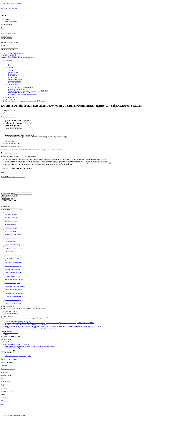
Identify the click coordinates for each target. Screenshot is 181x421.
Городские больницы (11, 214)
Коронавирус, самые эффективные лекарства (22, 94)
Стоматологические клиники (14, 293)
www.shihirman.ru (14, 127)
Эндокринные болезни (15, 79)
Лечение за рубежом (14, 81)
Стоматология (12, 77)
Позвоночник (12, 76)
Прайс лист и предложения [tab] (13, 143)
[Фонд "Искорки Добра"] (9, 359)
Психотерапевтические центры (15, 286)
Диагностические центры (13, 245)
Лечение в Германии (11, 313)
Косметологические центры (13, 255)
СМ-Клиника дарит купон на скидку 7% (18, 356)
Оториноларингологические (14, 279)
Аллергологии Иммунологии (14, 296)
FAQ (2, 385)
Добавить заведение (11, 8)
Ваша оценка (5, 176)
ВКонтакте (4, 401)
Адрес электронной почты (9, 42)
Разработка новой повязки (16, 89)
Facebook (4, 398)
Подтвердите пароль (7, 49)
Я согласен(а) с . (13, 53)
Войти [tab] (7, 19)
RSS (2, 404)
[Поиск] (19, 5)
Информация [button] (9, 67)
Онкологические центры (12, 276)
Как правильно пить (14, 82)
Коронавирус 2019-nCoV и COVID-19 (20, 92)
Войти (9, 36)
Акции (10, 70)
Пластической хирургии (12, 283)
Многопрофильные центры (13, 262)
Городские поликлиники (12, 217)
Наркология (12, 74)
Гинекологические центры (13, 234)
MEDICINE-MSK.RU (15, 57)
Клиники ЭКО (9, 251)
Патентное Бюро (6, 391)
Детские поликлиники (12, 221)
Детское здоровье (13, 72)
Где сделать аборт (10, 231)
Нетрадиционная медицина (13, 272)
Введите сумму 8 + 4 (7, 193)
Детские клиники (10, 241)
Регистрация (11, 55)
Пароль (3, 28)
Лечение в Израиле (11, 311)
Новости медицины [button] (11, 84)
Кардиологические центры (13, 248)
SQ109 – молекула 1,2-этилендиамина (20, 87)
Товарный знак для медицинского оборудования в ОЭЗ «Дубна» (29, 91)
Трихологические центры (13, 300)
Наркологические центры (13, 266)
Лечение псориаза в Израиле (14, 348)
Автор (3, 172)
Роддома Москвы (10, 224)
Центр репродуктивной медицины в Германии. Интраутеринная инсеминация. (30, 346)
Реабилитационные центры (13, 289)
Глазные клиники (10, 238)
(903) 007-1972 (5, 3)
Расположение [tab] (9, 141)
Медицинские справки (12, 258)
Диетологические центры (13, 303)
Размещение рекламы (8, 369)
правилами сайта (18, 53)
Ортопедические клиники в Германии (17, 344)
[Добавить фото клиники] (9, 333)
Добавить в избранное (8, 117)
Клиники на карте (28, 57)
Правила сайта (5, 382)
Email (2, 174)
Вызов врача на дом (11, 228)
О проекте (4, 365)
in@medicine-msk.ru (16, 3)
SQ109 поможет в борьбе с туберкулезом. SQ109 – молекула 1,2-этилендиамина (30, 328)
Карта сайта (4, 372)
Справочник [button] (9, 60)
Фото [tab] (6, 140)
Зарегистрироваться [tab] (11, 21)
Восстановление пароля (8, 33)
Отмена (4, 36)
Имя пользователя (6, 24)
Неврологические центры (13, 269)
